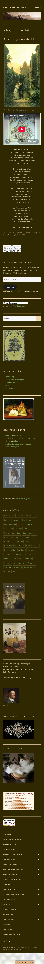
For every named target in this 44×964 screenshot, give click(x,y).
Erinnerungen (10, 524)
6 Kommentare (28, 235)
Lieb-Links (7, 929)
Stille (14, 559)
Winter (7, 571)
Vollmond (18, 567)
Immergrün (10, 382)
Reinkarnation (10, 550)
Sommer (30, 554)
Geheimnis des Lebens (12, 854)
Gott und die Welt (10, 874)
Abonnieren (10, 287)
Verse (30, 563)
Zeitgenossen (17, 233)
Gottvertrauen (28, 533)
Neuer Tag (9, 377)
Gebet (7, 385)
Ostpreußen (8, 914)
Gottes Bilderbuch (14, 7)
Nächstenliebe (10, 546)
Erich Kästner (25, 520)
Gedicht (18, 529)
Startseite (7, 834)
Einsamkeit (32, 516)
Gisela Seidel (9, 533)
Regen (36, 546)
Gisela (7, 435)
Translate (21, 306)
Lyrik (27, 541)
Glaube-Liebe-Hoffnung (13, 869)
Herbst (7, 537)
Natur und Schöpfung (12, 864)
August (16, 447)
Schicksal (22, 550)
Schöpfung (8, 554)
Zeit (13, 571)
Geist (26, 529)
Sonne (7, 559)
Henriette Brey (9, 889)
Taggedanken (9, 849)
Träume (7, 563)
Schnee (31, 550)
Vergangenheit (19, 563)
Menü (37, 7)
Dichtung (21, 516)
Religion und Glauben (12, 879)
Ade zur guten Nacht (18, 39)
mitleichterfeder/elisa (14, 438)
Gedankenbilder (10, 844)
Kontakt (6, 924)
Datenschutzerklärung (12, 934)
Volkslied (18, 235)
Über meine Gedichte (12, 839)
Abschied (27, 233)
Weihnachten (29, 567)
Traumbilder (8, 919)
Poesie (21, 546)
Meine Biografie (9, 909)
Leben (6, 541)
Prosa (28, 546)
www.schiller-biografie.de (23, 499)
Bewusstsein (9, 516)
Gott (18, 533)
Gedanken (8, 529)
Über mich (7, 904)
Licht (14, 541)
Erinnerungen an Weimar (13, 894)
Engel (6, 520)
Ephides (14, 520)
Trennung (11, 235)
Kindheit (25, 537)
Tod (19, 559)
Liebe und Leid (9, 859)
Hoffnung (16, 537)
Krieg (34, 537)
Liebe (20, 541)
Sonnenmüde (10, 388)
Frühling (21, 524)
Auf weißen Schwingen (14, 379)
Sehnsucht (20, 554)
